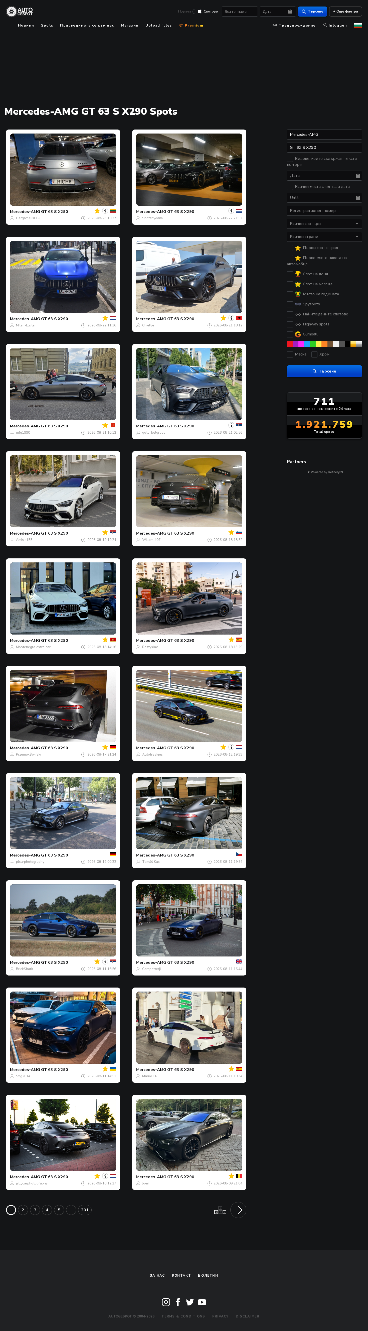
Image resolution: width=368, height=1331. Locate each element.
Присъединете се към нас (87, 25)
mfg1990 (23, 432)
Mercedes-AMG (25, 211)
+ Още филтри (345, 11)
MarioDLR (149, 1076)
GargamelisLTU (28, 218)
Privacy (220, 1316)
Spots (47, 25)
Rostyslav (150, 647)
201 (85, 1210)
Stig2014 (23, 1076)
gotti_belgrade (153, 432)
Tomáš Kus (151, 861)
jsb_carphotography (32, 1183)
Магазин (130, 25)
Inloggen (338, 25)
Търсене (315, 11)
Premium (193, 25)
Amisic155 (24, 539)
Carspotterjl (151, 968)
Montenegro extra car (33, 647)
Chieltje (148, 325)
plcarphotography (30, 861)
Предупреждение (297, 25)
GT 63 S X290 (54, 211)
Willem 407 (151, 539)
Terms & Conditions (183, 1316)
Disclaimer (248, 1316)
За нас (157, 1275)
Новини (184, 11)
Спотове (211, 11)
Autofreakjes (152, 754)
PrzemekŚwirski (28, 754)
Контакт (181, 1275)
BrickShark (24, 968)
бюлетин (208, 1275)
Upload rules (158, 25)
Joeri (145, 1183)
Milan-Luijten (26, 325)
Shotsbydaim (152, 218)
